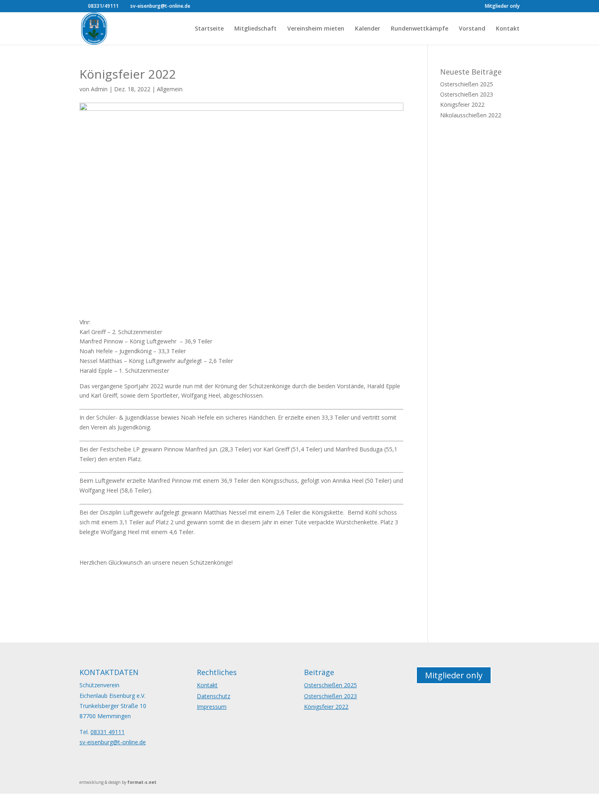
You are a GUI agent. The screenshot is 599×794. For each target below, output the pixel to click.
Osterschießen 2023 (466, 94)
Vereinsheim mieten (315, 29)
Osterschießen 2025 (466, 84)
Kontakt (508, 29)
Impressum (212, 706)
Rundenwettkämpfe (419, 29)
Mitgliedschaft (255, 29)
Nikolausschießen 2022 (470, 115)
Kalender (367, 29)
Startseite (209, 29)
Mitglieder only (502, 6)
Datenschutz (213, 696)
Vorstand (472, 29)
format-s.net (142, 782)
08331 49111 (107, 732)
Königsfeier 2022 (462, 104)
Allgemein (170, 89)
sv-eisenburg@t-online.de (112, 742)
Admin (99, 89)
